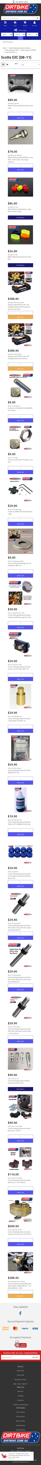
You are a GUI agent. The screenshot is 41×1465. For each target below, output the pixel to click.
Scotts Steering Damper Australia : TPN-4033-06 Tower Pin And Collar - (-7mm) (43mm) (20, 1031)
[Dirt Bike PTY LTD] (20, 8)
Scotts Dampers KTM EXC (28, 50)
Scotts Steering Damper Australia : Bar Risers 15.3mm (19, 1129)
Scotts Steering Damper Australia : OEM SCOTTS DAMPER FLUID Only (19, 823)
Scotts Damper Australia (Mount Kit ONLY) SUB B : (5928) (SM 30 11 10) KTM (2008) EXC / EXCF (19, 1285)
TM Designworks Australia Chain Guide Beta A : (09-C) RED (19, 1456)
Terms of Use (20, 1412)
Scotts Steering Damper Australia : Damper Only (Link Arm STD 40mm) (19, 1233)
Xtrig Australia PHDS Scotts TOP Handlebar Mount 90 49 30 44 (18, 357)
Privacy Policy (20, 1416)
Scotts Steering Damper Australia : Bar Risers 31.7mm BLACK (19, 1181)
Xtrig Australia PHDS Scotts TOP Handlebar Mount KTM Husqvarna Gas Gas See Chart (19, 306)
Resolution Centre (20, 1379)
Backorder (20, 317)
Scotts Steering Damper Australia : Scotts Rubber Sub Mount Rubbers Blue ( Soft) (19, 876)
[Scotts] (28, 345)
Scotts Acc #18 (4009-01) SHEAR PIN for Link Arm (20, 409)
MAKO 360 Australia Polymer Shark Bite (19, 258)
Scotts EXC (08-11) (11, 52)
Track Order (20, 1375)
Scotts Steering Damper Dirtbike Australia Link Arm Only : (18, 1082)
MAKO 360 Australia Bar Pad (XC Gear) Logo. (20, 106)
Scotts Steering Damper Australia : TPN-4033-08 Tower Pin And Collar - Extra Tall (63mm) (20, 979)
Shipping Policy (20, 1430)
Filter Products (8, 42)
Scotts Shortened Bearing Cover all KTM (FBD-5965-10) (19, 564)
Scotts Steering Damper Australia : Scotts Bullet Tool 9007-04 (19, 719)
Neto (27, 1462)
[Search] (37, 18)
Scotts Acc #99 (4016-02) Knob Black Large (20, 512)
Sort (16, 64)
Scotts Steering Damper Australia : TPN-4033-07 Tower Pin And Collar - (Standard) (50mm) (20, 927)
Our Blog (20, 1396)
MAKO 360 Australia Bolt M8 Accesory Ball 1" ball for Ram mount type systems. (20, 159)
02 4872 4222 (21, 1)
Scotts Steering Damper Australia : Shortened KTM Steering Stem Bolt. (19, 616)
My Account (20, 1370)
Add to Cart (20, 118)
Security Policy (20, 1425)
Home (4, 48)
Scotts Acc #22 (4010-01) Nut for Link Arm (20, 461)
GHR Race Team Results (20, 1404)
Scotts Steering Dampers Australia (19, 48)
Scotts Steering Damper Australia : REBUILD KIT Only (19, 771)
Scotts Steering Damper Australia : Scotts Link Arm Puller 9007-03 (19, 668)
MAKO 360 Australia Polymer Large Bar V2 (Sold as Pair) (19, 210)
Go (20, 38)
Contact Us (20, 1400)
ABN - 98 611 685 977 (20, 1384)
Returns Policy (20, 1421)
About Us (20, 1391)
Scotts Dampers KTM (11, 50)
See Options (20, 217)
